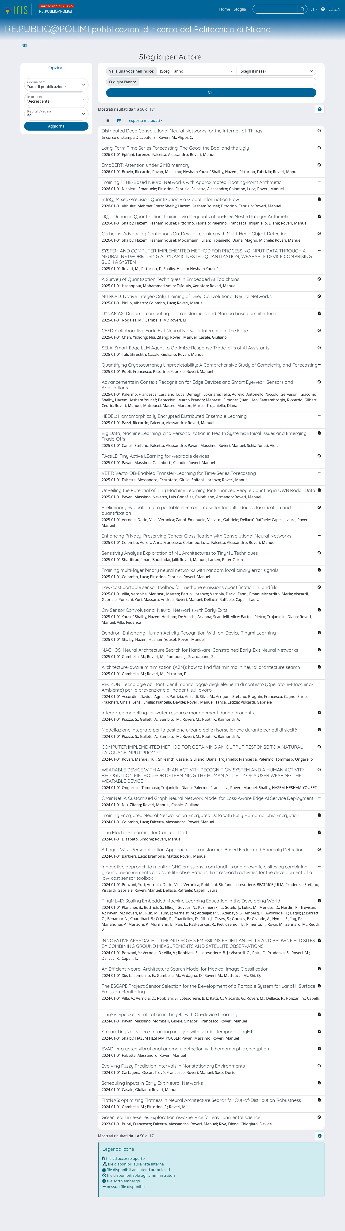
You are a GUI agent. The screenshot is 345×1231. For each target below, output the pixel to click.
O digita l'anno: (122, 82)
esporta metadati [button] (144, 120)
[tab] (107, 120)
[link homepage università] (56, 9)
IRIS (23, 45)
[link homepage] (17, 9)
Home (224, 9)
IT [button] (312, 9)
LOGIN (334, 9)
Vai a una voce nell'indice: (131, 71)
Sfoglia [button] (240, 9)
